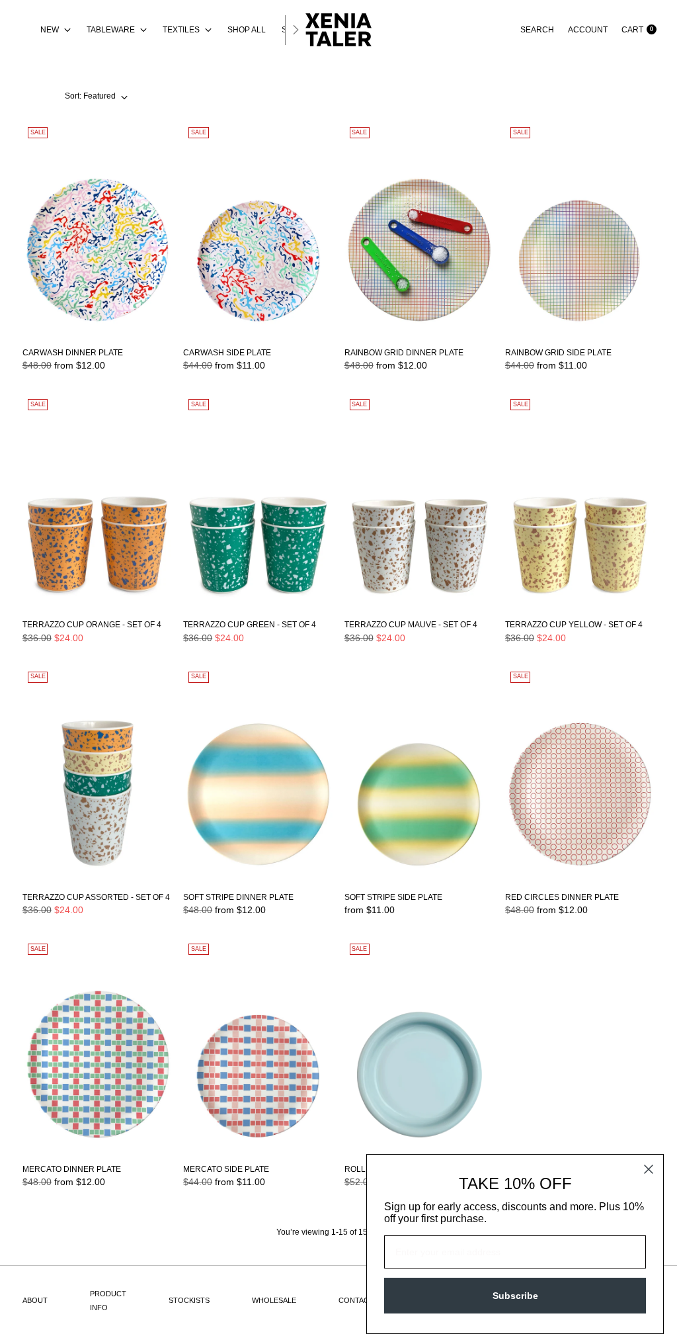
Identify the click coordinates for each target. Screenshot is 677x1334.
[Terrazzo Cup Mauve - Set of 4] (419, 501)
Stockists (189, 1300)
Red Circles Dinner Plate (562, 897)
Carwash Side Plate (227, 353)
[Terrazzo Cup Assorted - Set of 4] (97, 773)
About (35, 1300)
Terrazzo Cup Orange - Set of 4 (91, 625)
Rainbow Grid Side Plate (558, 353)
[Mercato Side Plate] (258, 1045)
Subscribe (515, 1295)
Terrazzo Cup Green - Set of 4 (249, 625)
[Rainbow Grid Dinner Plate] (419, 229)
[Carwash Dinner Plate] (97, 229)
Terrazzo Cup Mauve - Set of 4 (410, 625)
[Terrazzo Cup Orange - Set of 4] (97, 501)
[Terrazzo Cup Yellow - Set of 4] (580, 501)
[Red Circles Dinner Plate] (580, 773)
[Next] (295, 30)
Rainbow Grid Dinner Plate (403, 353)
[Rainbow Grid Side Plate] (580, 229)
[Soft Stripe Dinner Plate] (258, 773)
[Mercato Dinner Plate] (97, 1045)
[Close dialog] (648, 1169)
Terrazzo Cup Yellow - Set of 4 (574, 625)
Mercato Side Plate (226, 1169)
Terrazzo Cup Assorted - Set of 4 (96, 897)
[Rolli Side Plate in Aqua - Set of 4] (419, 1045)
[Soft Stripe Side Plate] (419, 773)
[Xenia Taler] (338, 29)
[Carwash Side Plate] (258, 229)
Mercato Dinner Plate (71, 1169)
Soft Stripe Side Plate (393, 897)
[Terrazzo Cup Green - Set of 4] (258, 501)
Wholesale (274, 1300)
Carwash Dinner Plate (72, 353)
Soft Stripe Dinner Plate (238, 897)
